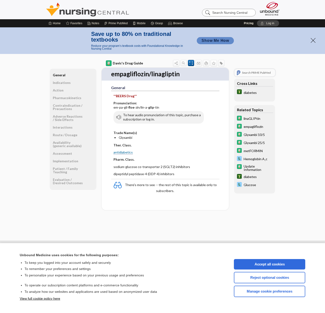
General (59, 75)
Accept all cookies (270, 264)
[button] (176, 23)
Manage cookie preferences (269, 291)
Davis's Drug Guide (128, 63)
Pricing (248, 23)
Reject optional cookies (269, 277)
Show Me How (215, 41)
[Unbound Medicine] (269, 8)
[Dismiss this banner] (313, 40)
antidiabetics (123, 152)
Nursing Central (105, 9)
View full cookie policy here (40, 298)
